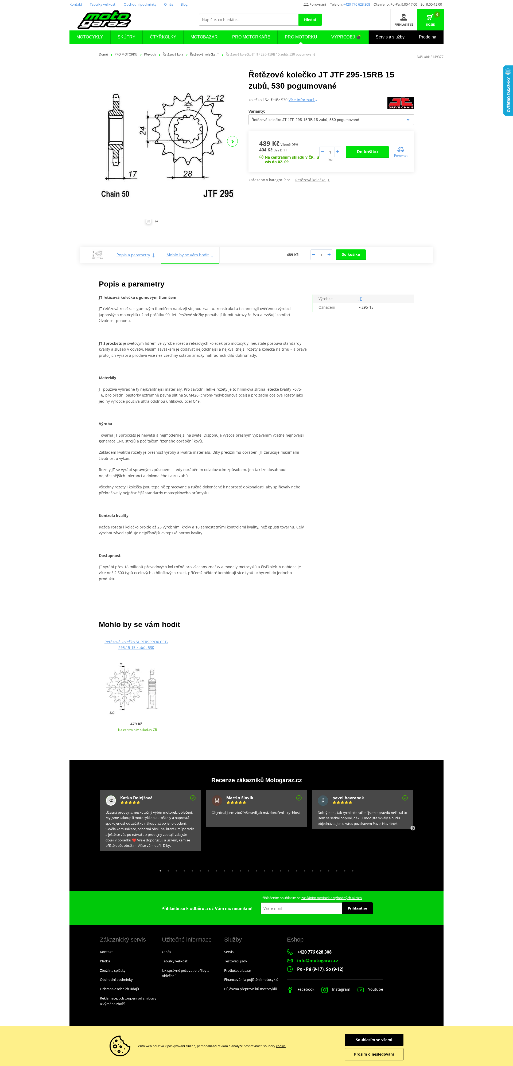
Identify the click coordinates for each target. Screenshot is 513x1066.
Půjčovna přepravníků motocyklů (250, 988)
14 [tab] (263, 869)
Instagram (340, 989)
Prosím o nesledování (374, 1054)
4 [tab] (183, 869)
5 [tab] (191, 869)
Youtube (375, 989)
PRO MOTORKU (126, 54)
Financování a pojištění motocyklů (251, 979)
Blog (184, 4)
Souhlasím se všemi (374, 1039)
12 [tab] (247, 869)
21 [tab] (319, 869)
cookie (281, 1046)
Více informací (302, 99)
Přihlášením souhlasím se (311, 897)
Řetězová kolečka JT (204, 54)
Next (232, 141)
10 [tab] (231, 869)
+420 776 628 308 (356, 4)
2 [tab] (167, 869)
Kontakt (75, 4)
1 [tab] (159, 869)
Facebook (305, 989)
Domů (103, 54)
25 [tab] (351, 869)
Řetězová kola (173, 54)
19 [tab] (303, 869)
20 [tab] (311, 869)
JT (360, 298)
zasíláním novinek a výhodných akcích (331, 897)
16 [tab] (279, 869)
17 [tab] (287, 869)
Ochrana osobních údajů (119, 988)
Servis (229, 951)
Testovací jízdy (235, 961)
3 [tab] (175, 869)
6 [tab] (199, 869)
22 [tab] (327, 869)
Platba (105, 961)
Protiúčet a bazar (237, 970)
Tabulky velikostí (103, 4)
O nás (168, 4)
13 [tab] (255, 869)
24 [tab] (343, 869)
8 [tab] (215, 869)
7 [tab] (207, 869)
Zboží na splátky (113, 970)
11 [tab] (239, 869)
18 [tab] (295, 869)
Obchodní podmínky (140, 4)
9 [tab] (223, 869)
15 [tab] (271, 869)
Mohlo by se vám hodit (187, 254)
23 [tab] (335, 869)
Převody (150, 54)
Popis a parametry (133, 254)
